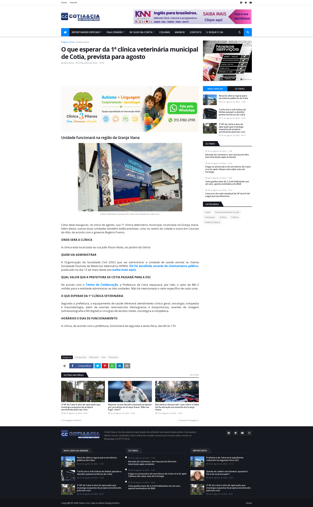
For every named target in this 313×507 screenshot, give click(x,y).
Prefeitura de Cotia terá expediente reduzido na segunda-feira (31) (224, 458)
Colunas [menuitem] (164, 32)
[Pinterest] (105, 365)
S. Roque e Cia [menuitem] (214, 32)
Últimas (240, 88)
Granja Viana (82, 42)
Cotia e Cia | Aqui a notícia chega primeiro (99, 502)
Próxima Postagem (188, 420)
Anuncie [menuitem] (180, 32)
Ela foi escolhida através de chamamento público (163, 266)
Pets (103, 357)
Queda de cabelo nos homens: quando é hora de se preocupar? (227, 472)
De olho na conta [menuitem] (141, 32)
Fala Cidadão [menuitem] (115, 32)
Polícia (223, 217)
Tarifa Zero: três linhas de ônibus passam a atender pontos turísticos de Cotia (232, 112)
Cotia (207, 212)
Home (64, 2)
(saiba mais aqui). (124, 270)
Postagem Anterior (72, 420)
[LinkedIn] (119, 365)
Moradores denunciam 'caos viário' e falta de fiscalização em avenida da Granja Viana (177, 407)
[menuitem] (65, 32)
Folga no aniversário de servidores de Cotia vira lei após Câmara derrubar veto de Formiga (228, 169)
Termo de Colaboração (102, 285)
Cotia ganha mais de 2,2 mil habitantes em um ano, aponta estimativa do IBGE (227, 182)
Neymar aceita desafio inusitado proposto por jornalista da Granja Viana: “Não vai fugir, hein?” (130, 407)
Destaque (210, 217)
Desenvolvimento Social (227, 212)
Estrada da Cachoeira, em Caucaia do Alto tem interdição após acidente (227, 155)
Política (234, 217)
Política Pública (212, 222)
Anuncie (73, 2)
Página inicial (67, 42)
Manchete (93, 357)
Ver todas (194, 374)
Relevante (113, 357)
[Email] (127, 365)
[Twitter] (97, 365)
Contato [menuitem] (195, 32)
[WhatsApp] (112, 365)
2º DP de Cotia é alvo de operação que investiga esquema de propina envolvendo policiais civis (80, 407)
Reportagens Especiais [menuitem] (86, 32)
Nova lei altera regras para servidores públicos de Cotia (233, 97)
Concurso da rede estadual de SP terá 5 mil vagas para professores (227, 194)
